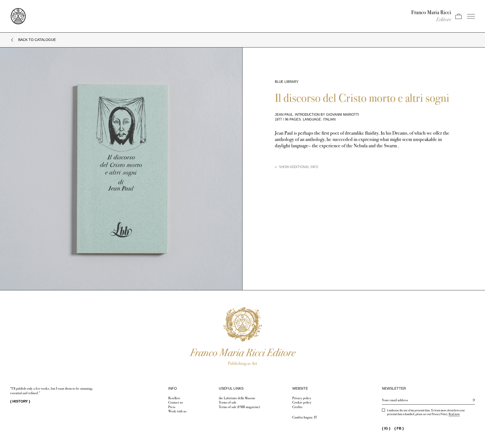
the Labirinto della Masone (237, 398)
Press (171, 407)
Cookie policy (301, 402)
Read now (454, 414)
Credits (297, 407)
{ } (20, 401)
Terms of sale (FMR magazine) (239, 407)
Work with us (177, 411)
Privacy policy (301, 398)
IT (315, 417)
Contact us (175, 402)
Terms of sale (227, 402)
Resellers (174, 398)
